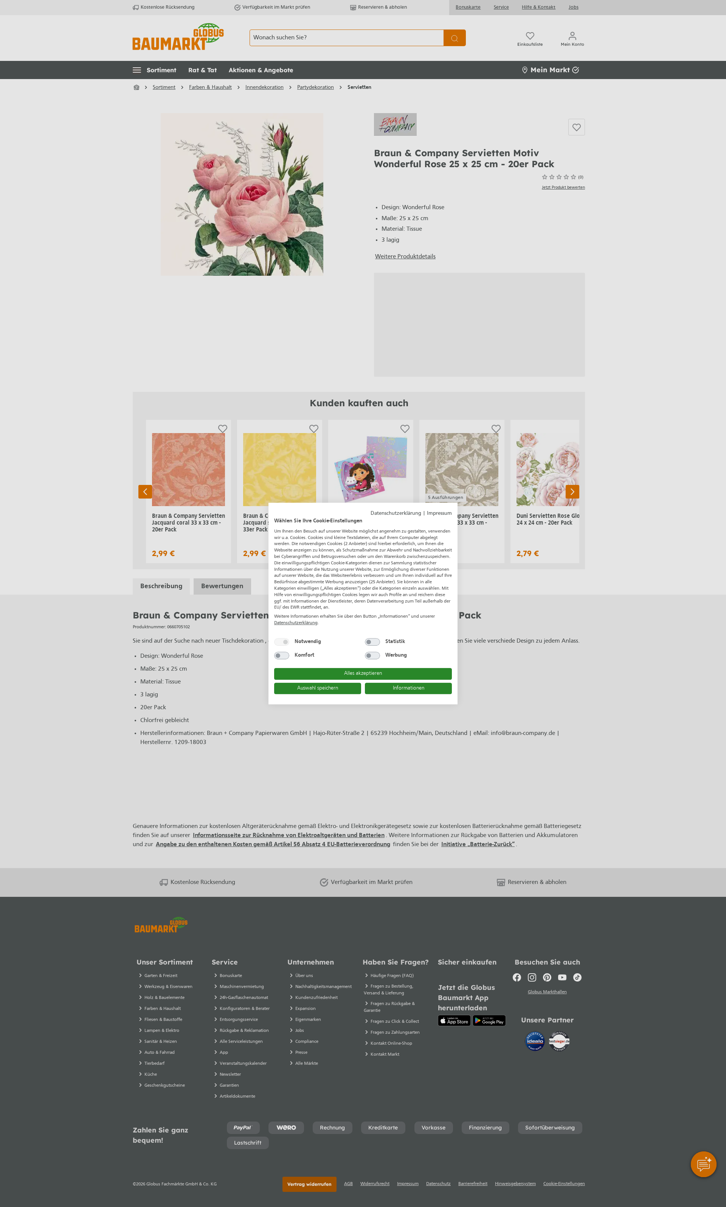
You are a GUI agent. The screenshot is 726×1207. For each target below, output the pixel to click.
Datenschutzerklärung (396, 513)
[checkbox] (281, 642)
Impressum (439, 513)
